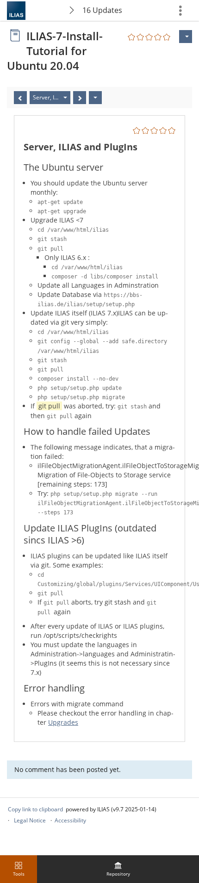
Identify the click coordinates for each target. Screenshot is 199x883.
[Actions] (95, 97)
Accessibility (70, 820)
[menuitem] (118, 869)
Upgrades (63, 722)
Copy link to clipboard (35, 809)
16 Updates (102, 10)
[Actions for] (185, 36)
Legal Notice (30, 820)
